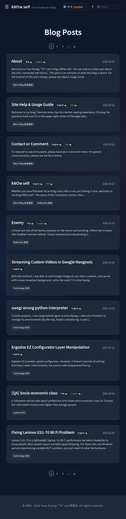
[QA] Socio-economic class (34, 393)
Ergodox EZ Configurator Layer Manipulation (51, 347)
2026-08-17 (108, 183)
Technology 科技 (21, 288)
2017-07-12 (108, 347)
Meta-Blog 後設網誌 (23, 84)
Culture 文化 (19, 412)
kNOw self (20, 183)
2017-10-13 (108, 308)
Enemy (18, 222)
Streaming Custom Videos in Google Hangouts (52, 262)
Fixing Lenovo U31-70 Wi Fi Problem (43, 432)
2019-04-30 (108, 262)
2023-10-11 (108, 222)
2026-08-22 (108, 104)
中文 (69, 7)
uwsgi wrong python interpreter (40, 308)
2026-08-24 (108, 61)
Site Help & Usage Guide (32, 104)
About (17, 61)
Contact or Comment (30, 144)
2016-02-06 (108, 432)
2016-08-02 (108, 393)
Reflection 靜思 (44, 202)
